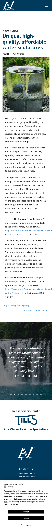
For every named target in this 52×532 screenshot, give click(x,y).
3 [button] (19, 394)
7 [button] (34, 394)
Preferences (26, 525)
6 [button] (30, 394)
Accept (26, 511)
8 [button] (37, 394)
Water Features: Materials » (35, 310)
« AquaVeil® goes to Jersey (16, 305)
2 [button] (15, 394)
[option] (26, 361)
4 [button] (22, 394)
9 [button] (41, 394)
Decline (26, 518)
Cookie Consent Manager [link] (12, 484)
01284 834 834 (28, 473)
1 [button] (11, 394)
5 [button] (26, 394)
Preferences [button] (14, 504)
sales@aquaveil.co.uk (26, 476)
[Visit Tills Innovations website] (26, 420)
